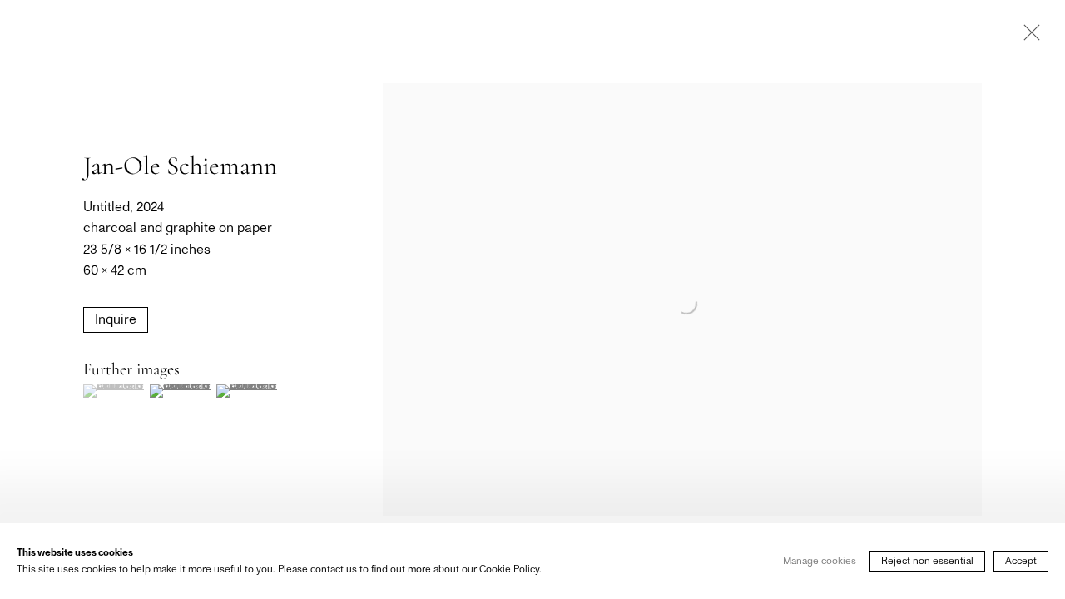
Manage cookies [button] (819, 561)
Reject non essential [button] (927, 561)
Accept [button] (1021, 561)
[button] (114, 391)
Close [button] (1027, 37)
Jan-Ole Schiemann (180, 165)
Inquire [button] (115, 319)
